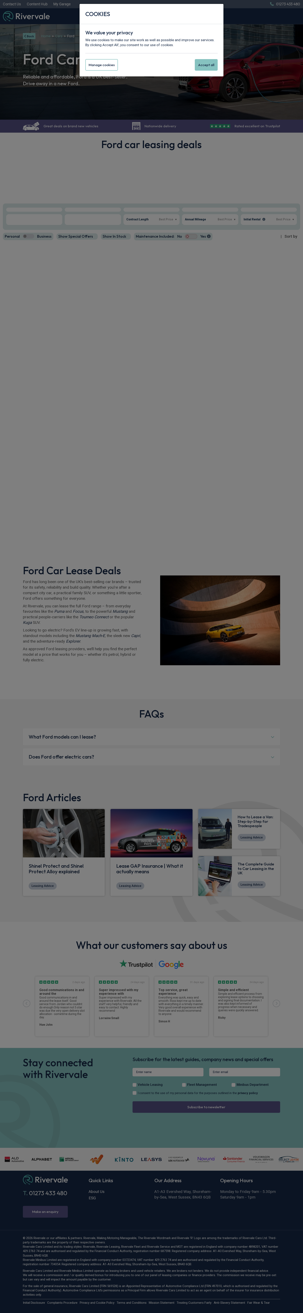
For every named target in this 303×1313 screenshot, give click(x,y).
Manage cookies (102, 65)
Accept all (206, 65)
